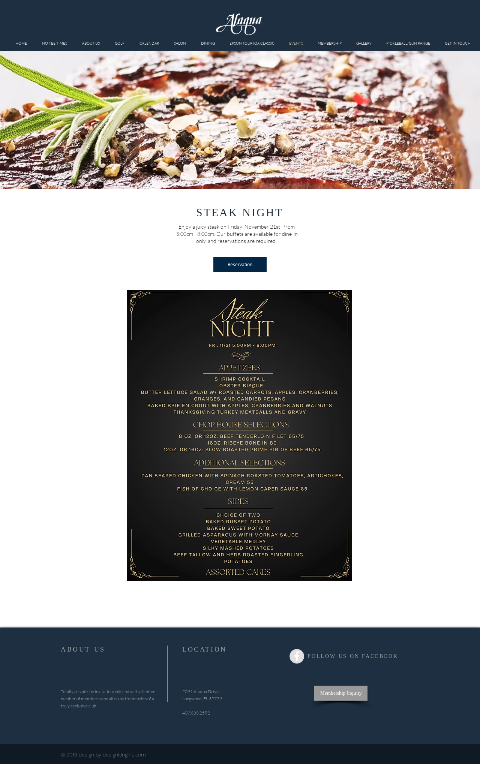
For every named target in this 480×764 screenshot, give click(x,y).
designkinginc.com (124, 755)
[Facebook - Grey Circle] (297, 656)
